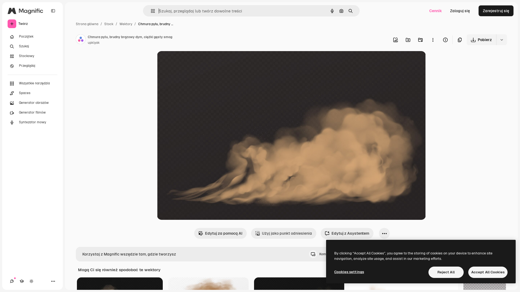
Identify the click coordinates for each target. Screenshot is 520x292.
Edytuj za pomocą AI (223, 233)
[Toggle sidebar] (53, 10)
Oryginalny (194, 61)
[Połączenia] (12, 281)
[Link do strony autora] (81, 40)
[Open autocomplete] (150, 11)
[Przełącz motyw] (31, 281)
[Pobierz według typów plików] (501, 39)
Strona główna (87, 24)
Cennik (435, 10)
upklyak (94, 43)
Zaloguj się (460, 10)
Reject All (446, 272)
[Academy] (21, 281)
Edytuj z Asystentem (350, 233)
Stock (108, 24)
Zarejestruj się (496, 10)
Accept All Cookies (488, 272)
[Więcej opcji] (432, 39)
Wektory (125, 24)
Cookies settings (349, 272)
